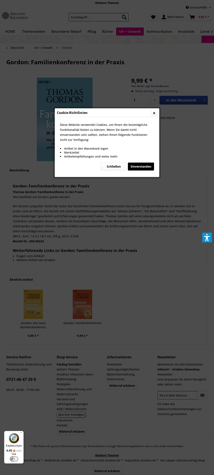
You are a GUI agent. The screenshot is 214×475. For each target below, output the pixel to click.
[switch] (14, 458)
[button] (207, 237)
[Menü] (21, 433)
